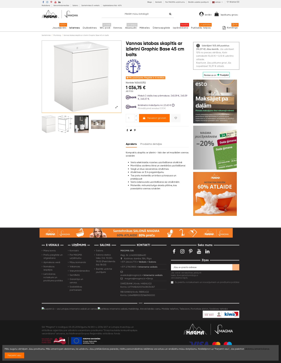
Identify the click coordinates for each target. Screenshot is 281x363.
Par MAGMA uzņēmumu (175, 2)
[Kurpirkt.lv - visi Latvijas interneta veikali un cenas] (69, 308)
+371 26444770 (128, 261)
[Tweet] (131, 130)
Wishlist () (234, 2)
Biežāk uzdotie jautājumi (198, 2)
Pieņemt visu (14, 355)
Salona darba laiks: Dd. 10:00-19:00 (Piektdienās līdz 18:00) (105, 259)
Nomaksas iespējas (49, 268)
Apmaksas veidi (51, 262)
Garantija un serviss (76, 281)
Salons (75, 5)
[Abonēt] (235, 267)
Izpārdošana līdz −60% (112, 5)
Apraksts (131, 144)
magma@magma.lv (135, 278)
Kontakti (158, 2)
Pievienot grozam (156, 118)
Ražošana (46, 5)
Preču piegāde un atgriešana (53, 256)
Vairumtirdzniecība (61, 5)
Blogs (149, 2)
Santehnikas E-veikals (90, 5)
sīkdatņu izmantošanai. (257, 348)
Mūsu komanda (78, 262)
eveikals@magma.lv (131, 275)
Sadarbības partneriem (76, 288)
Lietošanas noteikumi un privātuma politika (53, 277)
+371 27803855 (128, 266)
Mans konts (49, 250)
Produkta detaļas (151, 144)
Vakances (75, 266)
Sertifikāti (75, 275)
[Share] (127, 130)
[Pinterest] (135, 130)
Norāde (130, 82)
